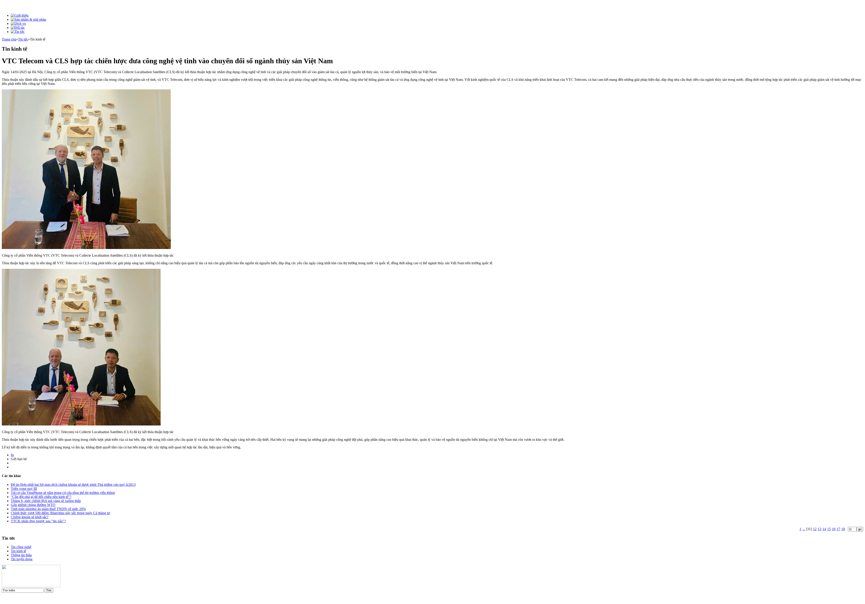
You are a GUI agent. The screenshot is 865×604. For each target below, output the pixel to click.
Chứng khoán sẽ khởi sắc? (29, 517)
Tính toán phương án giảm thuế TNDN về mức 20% (48, 509)
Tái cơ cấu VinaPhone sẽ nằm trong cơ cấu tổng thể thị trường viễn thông (63, 493)
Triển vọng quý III (24, 489)
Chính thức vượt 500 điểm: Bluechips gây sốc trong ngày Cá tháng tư (60, 513)
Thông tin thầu (21, 555)
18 (843, 529)
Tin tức (23, 39)
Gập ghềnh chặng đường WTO (33, 505)
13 (819, 529)
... (803, 529)
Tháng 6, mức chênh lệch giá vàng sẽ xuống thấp (46, 501)
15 (829, 529)
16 (833, 529)
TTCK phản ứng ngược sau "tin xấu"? (38, 521)
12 (815, 529)
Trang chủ (9, 39)
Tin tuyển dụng (21, 559)
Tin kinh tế (18, 551)
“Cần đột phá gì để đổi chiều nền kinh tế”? (41, 497)
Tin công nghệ (21, 547)
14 (824, 529)
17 (838, 529)
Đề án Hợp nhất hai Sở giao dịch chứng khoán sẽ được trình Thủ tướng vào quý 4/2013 (73, 484)
